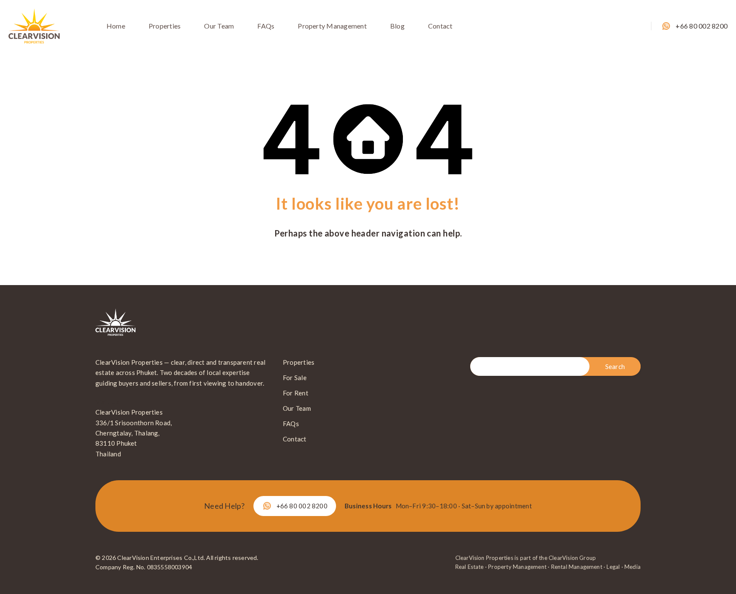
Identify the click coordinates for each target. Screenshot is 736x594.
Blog (397, 26)
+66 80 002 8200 (701, 26)
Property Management (332, 26)
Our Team (219, 26)
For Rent (295, 393)
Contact (440, 26)
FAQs (265, 26)
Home (115, 26)
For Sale (295, 377)
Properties (165, 26)
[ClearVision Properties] (34, 25)
